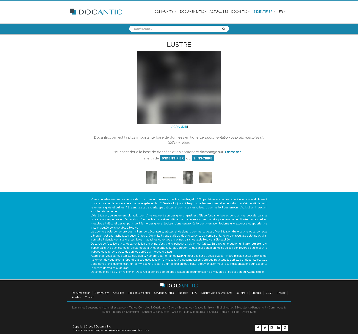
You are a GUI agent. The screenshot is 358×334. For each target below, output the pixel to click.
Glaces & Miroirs (205, 307)
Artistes (76, 297)
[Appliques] (151, 177)
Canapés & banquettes (155, 311)
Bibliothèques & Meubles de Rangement (241, 307)
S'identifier (173, 158)
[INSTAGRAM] (272, 328)
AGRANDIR (179, 127)
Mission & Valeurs (139, 292)
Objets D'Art (249, 311)
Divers (172, 307)
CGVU (269, 292)
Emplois (257, 292)
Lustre (179, 44)
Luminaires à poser (114, 307)
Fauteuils (212, 311)
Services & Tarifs (164, 292)
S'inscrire (202, 158)
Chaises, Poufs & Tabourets (188, 311)
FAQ (194, 292)
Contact (89, 297)
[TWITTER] (265, 328)
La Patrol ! (242, 292)
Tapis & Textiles (229, 311)
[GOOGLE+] (285, 328)
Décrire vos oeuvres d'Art (216, 292)
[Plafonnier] (169, 177)
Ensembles (185, 307)
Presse (281, 292)
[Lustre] (205, 177)
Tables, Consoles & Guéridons (147, 307)
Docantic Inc (103, 326)
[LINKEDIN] (278, 328)
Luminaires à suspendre (86, 307)
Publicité (183, 292)
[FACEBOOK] (258, 328)
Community (102, 292)
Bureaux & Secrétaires (126, 311)
